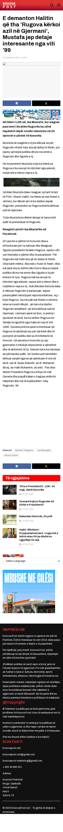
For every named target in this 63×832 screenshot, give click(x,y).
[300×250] (29, 591)
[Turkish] (21, 555)
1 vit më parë (27, 494)
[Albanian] (5, 555)
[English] (13, 555)
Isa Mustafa (44, 450)
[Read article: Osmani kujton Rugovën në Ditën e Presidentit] (10, 505)
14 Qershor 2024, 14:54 (15, 57)
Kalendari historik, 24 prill (35, 516)
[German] (17, 555)
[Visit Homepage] (9, 5)
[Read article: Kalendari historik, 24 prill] (10, 520)
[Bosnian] (9, 555)
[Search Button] (52, 5)
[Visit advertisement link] (31, 115)
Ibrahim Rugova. (24, 450)
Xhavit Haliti (11, 455)
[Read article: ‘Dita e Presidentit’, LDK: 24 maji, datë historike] (10, 490)
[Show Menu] (58, 5)
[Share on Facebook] (17, 103)
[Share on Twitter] (46, 103)
